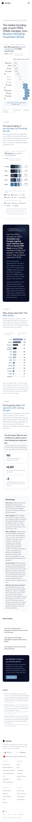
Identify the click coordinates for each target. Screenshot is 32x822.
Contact (19, 779)
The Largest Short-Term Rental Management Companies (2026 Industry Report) (15, 639)
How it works (6, 764)
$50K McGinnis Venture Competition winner (16, 756)
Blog (18, 767)
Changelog (20, 770)
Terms (9, 814)
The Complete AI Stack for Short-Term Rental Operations (15, 647)
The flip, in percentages (5, 110)
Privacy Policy (20, 790)
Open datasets (7, 796)
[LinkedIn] (3, 811)
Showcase (20, 773)
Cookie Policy (20, 796)
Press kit (5, 802)
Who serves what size (17, 110)
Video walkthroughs (8, 773)
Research (5, 793)
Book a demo (11, 677)
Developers (6, 779)
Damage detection (8, 767)
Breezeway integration (9, 770)
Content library (7, 790)
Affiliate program (21, 776)
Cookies (14, 814)
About (18, 764)
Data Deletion (20, 799)
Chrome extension (8, 782)
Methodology (26, 110)
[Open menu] (28, 3)
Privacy (4, 814)
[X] (6, 811)
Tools (4, 799)
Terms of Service (21, 793)
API (3, 776)
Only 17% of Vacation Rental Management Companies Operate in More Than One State (16, 630)
